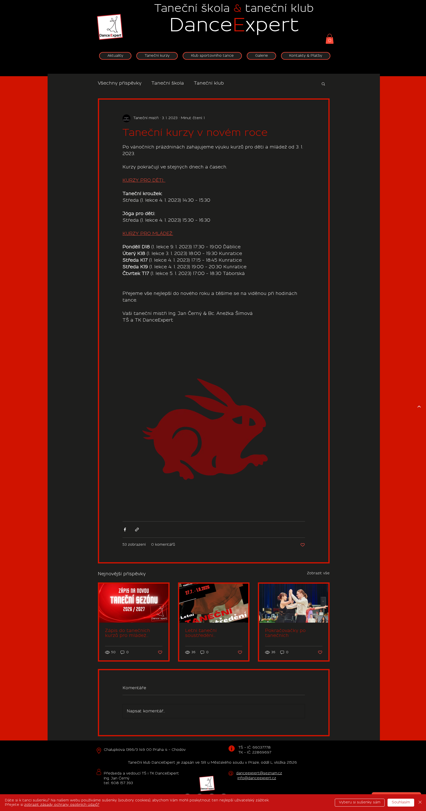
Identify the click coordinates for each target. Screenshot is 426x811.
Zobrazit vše (318, 573)
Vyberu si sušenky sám (359, 802)
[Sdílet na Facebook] (125, 529)
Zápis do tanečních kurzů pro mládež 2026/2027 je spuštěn (131, 633)
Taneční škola (167, 83)
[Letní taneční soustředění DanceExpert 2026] (213, 603)
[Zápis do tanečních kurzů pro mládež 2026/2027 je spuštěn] (133, 603)
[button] (329, 39)
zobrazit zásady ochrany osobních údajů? (61, 805)
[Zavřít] (420, 802)
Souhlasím (401, 802)
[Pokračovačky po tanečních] (293, 603)
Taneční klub (209, 83)
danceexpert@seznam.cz (259, 773)
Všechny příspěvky (120, 83)
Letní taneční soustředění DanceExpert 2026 (207, 633)
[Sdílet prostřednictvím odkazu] (137, 529)
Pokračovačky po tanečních (285, 633)
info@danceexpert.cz (256, 778)
